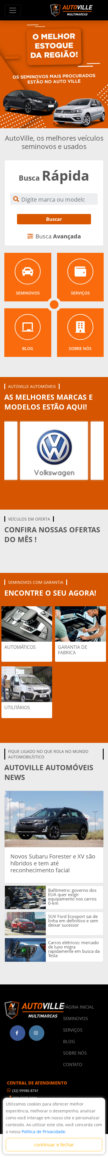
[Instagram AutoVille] (36, 1033)
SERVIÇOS (72, 1030)
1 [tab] (54, 124)
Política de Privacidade (43, 1131)
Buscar (54, 219)
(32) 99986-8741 (25, 1090)
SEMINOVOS (75, 1018)
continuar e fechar (54, 1144)
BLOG (69, 1041)
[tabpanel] (54, 74)
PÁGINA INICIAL (78, 1007)
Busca (58, 236)
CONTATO (72, 1064)
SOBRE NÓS (75, 1053)
